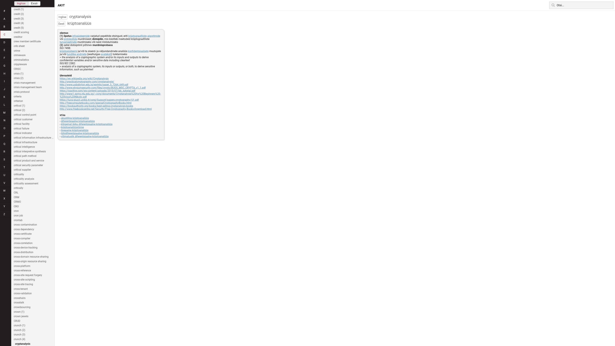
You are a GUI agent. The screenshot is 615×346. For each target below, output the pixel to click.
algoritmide (153, 35)
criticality (19, 174)
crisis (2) (19, 78)
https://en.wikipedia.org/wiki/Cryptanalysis (84, 78)
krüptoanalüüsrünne (72, 127)
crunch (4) (19, 339)
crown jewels (21, 316)
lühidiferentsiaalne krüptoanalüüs (80, 133)
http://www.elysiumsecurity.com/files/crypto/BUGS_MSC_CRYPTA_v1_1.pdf (103, 87)
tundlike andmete (76, 54)
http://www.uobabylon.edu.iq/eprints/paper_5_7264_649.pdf (94, 84)
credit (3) (19, 18)
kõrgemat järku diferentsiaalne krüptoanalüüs (86, 124)
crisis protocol (22, 91)
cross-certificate (23, 233)
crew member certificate (27, 41)
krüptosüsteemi (68, 51)
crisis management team (28, 87)
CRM (16, 197)
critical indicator (23, 133)
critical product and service (29, 160)
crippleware (20, 64)
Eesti (34, 3)
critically (18, 187)
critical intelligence (24, 146)
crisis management (24, 82)
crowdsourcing (22, 307)
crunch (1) (19, 325)
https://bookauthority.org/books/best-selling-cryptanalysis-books (96, 105)
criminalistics (21, 59)
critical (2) (19, 110)
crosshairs (19, 298)
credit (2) (19, 14)
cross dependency (24, 229)
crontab (18, 220)
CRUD (17, 320)
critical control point (25, 114)
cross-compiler (22, 238)
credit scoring (21, 32)
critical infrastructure (25, 142)
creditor (18, 36)
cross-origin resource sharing (30, 261)
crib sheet (19, 46)
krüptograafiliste (137, 35)
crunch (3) (19, 334)
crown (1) (19, 311)
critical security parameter (28, 165)
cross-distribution (23, 252)
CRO (16, 206)
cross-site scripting (24, 279)
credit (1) (19, 9)
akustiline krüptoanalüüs (75, 118)
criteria (17, 96)
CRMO (17, 201)
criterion (18, 101)
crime (17, 50)
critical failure (21, 128)
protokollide (70, 39)
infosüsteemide (81, 35)
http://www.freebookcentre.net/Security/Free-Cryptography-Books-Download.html (106, 109)
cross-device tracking (25, 247)
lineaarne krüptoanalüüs (74, 130)
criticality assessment (26, 183)
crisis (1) (19, 73)
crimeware (19, 55)
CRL (16, 192)
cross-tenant (21, 288)
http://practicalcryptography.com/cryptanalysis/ (87, 81)
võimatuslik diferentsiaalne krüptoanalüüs (85, 136)
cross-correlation (23, 243)
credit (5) (19, 27)
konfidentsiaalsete (138, 51)
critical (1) (19, 105)
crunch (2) (19, 330)
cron (16, 210)
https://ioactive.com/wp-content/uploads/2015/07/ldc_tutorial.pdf (97, 90)
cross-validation (23, 293)
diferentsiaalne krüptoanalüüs (78, 121)
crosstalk (19, 302)
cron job (18, 215)
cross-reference (22, 270)
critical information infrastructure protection (34, 137)
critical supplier (22, 169)
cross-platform (22, 266)
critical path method (25, 155)
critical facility (22, 123)
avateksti (106, 54)
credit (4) (19, 23)
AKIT (61, 5)
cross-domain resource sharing (31, 256)
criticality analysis (24, 178)
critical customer (23, 119)
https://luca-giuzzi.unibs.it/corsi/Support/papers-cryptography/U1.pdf (99, 99)
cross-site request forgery (28, 275)
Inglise (21, 3)
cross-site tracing (23, 284)
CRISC (17, 68)
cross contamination (25, 224)
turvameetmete (68, 42)
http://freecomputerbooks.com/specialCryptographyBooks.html (95, 102)
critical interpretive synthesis (30, 151)
